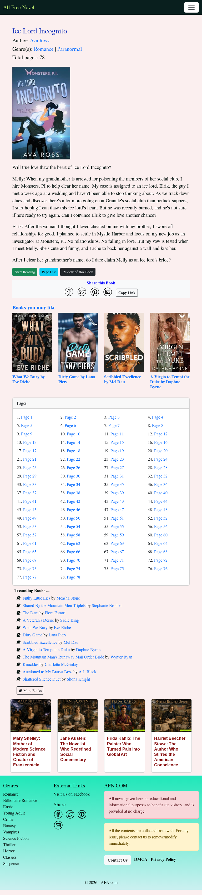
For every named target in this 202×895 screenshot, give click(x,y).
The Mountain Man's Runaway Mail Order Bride (63, 657)
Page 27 (117, 467)
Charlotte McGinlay (61, 664)
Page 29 (30, 476)
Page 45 (30, 509)
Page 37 (30, 492)
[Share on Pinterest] (94, 291)
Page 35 (117, 484)
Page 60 (161, 534)
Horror (8, 850)
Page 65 (30, 551)
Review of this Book (78, 271)
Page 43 (117, 501)
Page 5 (26, 425)
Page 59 (117, 534)
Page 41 (30, 501)
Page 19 (117, 450)
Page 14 (73, 442)
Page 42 (73, 501)
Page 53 (30, 526)
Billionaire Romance (20, 800)
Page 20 (161, 450)
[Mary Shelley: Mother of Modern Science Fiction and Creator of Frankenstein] (31, 715)
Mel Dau (71, 642)
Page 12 (161, 433)
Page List (49, 271)
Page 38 (73, 492)
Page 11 (117, 433)
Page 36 (161, 484)
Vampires (11, 831)
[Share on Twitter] (82, 291)
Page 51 (117, 518)
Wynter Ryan (121, 657)
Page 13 (30, 442)
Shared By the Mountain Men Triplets (54, 605)
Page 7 (114, 425)
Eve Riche (62, 627)
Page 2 (70, 417)
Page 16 (161, 442)
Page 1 (26, 417)
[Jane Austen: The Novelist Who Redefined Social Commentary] (78, 715)
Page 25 (30, 467)
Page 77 (30, 577)
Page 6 (70, 425)
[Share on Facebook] (69, 291)
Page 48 (161, 509)
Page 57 (30, 534)
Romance (44, 48)
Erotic (8, 806)
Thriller (9, 844)
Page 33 (30, 484)
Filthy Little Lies (36, 598)
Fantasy (9, 825)
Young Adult (14, 813)
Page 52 (161, 518)
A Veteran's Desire (38, 620)
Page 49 (30, 518)
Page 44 (161, 501)
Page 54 (73, 526)
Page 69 (30, 560)
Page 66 (73, 551)
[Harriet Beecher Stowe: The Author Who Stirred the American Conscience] (172, 715)
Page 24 (161, 459)
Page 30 (73, 476)
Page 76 (161, 568)
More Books (32, 690)
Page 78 (73, 577)
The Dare (30, 612)
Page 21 (30, 459)
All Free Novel (18, 7)
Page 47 (117, 509)
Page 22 (73, 459)
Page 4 (157, 417)
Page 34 (73, 484)
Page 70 (73, 560)
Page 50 (73, 518)
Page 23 (117, 459)
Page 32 (161, 476)
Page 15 (117, 442)
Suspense (11, 863)
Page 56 (161, 526)
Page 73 (30, 568)
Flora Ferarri (55, 612)
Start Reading (25, 271)
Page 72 (161, 560)
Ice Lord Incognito (39, 31)
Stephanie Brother (107, 605)
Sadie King (69, 620)
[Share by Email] (107, 291)
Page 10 (73, 433)
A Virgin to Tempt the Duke (46, 649)
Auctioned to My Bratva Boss (47, 671)
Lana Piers (57, 634)
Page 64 (161, 543)
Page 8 (157, 425)
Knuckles (30, 664)
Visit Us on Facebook (72, 794)
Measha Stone (68, 598)
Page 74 (73, 568)
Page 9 (26, 433)
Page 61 (30, 543)
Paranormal (69, 48)
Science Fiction (16, 838)
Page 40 (161, 492)
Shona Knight (78, 679)
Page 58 (73, 534)
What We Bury (35, 627)
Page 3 (114, 417)
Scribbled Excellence (40, 642)
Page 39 (117, 492)
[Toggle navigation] (191, 7)
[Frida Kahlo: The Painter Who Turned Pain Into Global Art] (124, 715)
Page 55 (117, 526)
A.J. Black (87, 671)
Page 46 (73, 509)
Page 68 (161, 551)
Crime (8, 819)
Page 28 (161, 467)
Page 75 (117, 568)
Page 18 (73, 450)
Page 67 (117, 551)
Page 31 (117, 476)
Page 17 (30, 450)
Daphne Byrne (88, 649)
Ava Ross (39, 40)
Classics (10, 857)
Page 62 (73, 543)
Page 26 (73, 467)
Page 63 (117, 543)
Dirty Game (32, 634)
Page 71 (117, 560)
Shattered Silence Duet (41, 679)
